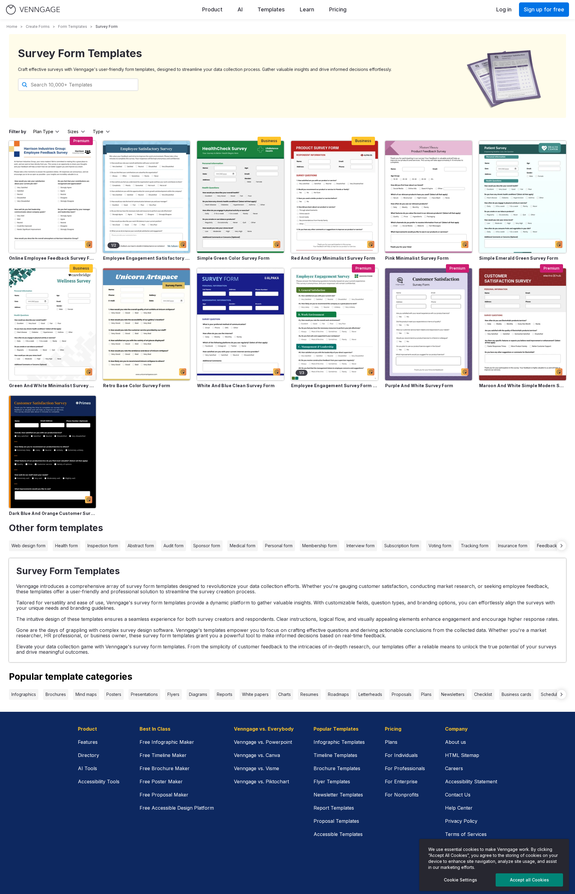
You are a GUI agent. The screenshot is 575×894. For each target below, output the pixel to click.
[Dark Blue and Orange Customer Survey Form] (52, 452)
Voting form (440, 545)
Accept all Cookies (529, 879)
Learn (307, 9)
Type (98, 131)
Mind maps (86, 694)
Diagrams (198, 694)
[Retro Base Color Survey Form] (146, 324)
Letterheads (370, 694)
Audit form (174, 545)
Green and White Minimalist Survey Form (52, 385)
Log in (504, 9)
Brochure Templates (337, 768)
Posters (113, 694)
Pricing (337, 9)
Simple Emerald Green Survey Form (518, 258)
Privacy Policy (461, 821)
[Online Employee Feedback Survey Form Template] (52, 197)
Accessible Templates (338, 834)
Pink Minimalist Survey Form (417, 258)
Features (88, 742)
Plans (426, 694)
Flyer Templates (332, 781)
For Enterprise (401, 781)
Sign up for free (544, 9)
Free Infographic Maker (167, 742)
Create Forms (38, 26)
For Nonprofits (402, 795)
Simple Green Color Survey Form (233, 258)
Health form (66, 545)
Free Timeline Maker (163, 755)
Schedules (551, 694)
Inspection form (102, 545)
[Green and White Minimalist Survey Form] (52, 324)
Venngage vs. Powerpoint (263, 742)
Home (12, 26)
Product (212, 9)
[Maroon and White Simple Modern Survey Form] (522, 324)
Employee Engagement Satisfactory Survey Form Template (146, 258)
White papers (255, 694)
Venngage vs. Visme (256, 768)
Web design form (28, 545)
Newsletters (452, 694)
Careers (454, 768)
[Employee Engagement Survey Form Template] (334, 324)
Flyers (173, 694)
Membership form (319, 545)
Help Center (459, 808)
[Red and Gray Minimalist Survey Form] (334, 197)
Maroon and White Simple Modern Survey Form (522, 385)
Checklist (483, 694)
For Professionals (405, 768)
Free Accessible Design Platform (177, 808)
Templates (271, 9)
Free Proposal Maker (164, 795)
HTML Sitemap (462, 755)
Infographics (23, 694)
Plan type (43, 131)
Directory (88, 755)
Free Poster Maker (161, 781)
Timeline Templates (335, 755)
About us (455, 742)
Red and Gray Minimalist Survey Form (333, 258)
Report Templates (334, 808)
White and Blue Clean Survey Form (236, 385)
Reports (224, 694)
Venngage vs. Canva (257, 755)
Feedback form (552, 545)
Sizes (73, 131)
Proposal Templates (336, 821)
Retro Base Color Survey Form (136, 385)
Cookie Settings (460, 879)
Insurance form (512, 545)
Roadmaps (338, 694)
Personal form (279, 545)
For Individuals (401, 755)
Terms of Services (466, 834)
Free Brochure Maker (165, 768)
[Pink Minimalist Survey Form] (428, 197)
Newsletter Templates (338, 795)
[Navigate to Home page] (33, 10)
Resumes (309, 694)
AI (240, 9)
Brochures (56, 694)
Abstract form (141, 545)
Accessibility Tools (98, 781)
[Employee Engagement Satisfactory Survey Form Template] (146, 197)
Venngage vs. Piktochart (261, 781)
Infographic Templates (339, 742)
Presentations (144, 694)
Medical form (242, 545)
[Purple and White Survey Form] (428, 324)
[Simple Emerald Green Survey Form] (522, 197)
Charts (284, 694)
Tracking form (474, 545)
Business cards (516, 694)
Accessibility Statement (471, 781)
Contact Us (457, 795)
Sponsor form (206, 545)
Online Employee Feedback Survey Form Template (52, 258)
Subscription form (401, 545)
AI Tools (87, 768)
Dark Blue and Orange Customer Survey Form (52, 513)
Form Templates (72, 26)
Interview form (360, 545)
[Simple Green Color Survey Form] (240, 197)
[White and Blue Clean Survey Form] (240, 324)
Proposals (401, 694)
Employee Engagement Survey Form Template (334, 385)
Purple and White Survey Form (419, 385)
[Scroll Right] (561, 545)
